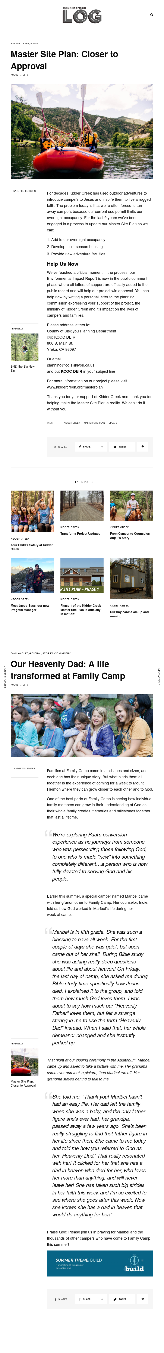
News (34, 43)
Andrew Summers (24, 768)
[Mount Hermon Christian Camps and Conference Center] (82, 15)
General (35, 653)
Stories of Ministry (56, 653)
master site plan (94, 423)
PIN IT (102, 1263)
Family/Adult (19, 653)
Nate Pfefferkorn (24, 191)
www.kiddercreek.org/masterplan (75, 387)
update (113, 423)
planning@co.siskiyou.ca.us (70, 365)
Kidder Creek (20, 43)
